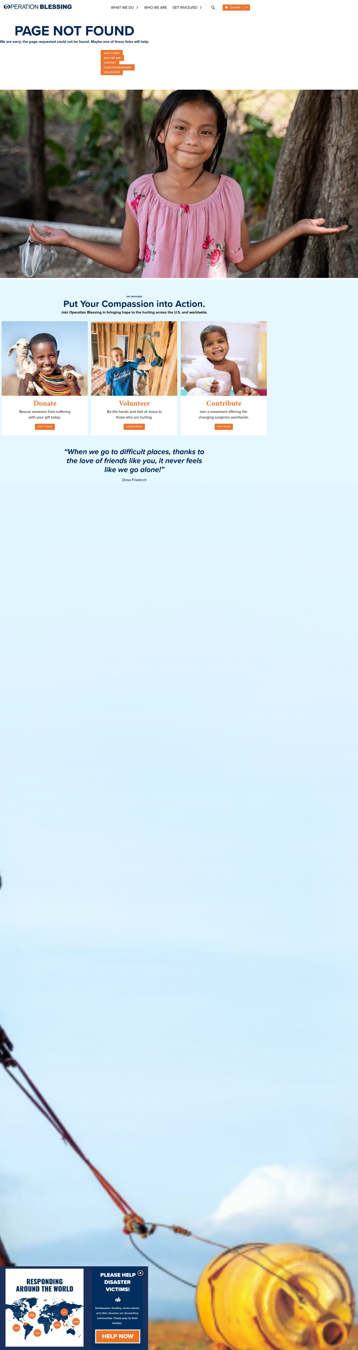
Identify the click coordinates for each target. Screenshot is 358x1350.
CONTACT (110, 63)
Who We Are (155, 7)
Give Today (44, 427)
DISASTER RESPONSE (118, 67)
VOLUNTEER (112, 72)
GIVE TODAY (112, 53)
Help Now (223, 427)
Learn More (134, 427)
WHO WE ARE (112, 58)
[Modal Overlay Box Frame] (74, 1308)
